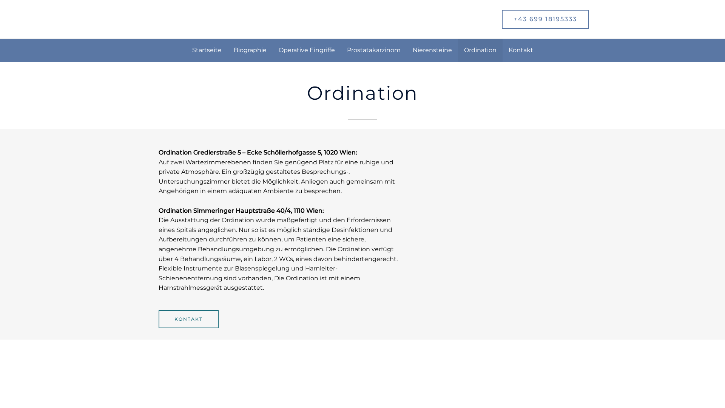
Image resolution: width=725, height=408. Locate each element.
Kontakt (521, 50)
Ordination (480, 50)
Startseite (207, 50)
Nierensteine (432, 50)
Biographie (250, 50)
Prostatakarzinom (374, 50)
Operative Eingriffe (307, 50)
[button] (545, 19)
